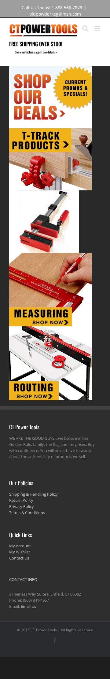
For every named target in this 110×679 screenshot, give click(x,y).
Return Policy (21, 500)
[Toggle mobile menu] (97, 28)
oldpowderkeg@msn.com (55, 14)
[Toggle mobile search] (85, 28)
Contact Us (19, 558)
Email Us (28, 606)
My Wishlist (19, 552)
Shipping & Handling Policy (33, 494)
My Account (20, 546)
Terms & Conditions (27, 512)
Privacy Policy (21, 506)
